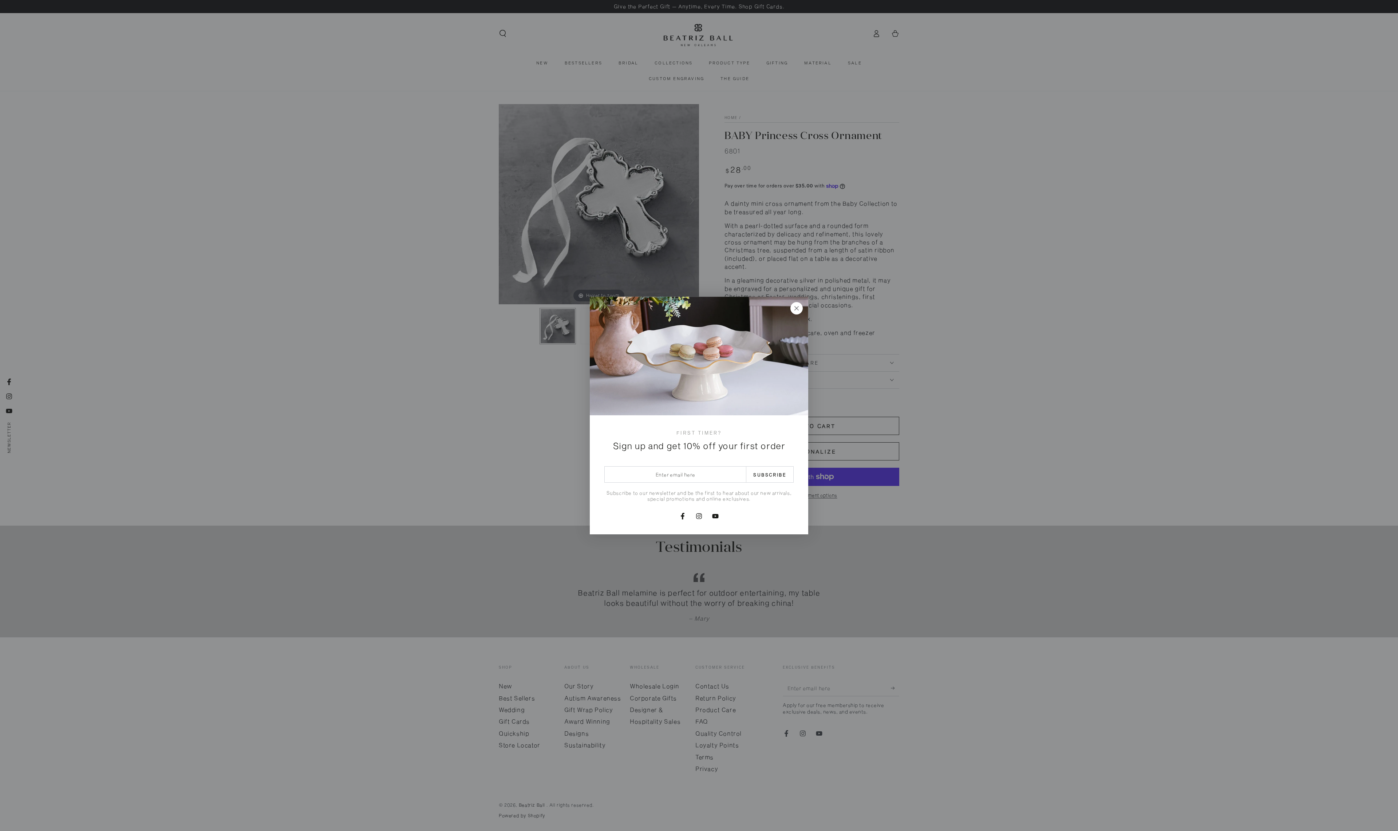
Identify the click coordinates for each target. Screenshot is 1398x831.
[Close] (797, 308)
